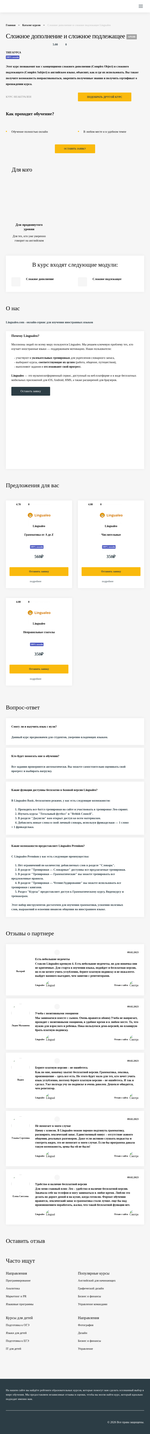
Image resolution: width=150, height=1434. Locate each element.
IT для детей (13, 1348)
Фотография (85, 1325)
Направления (16, 1273)
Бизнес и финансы (89, 1296)
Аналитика (13, 1288)
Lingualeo (39, 526)
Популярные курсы (93, 1273)
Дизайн (82, 1332)
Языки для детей (16, 1332)
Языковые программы (19, 1304)
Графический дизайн (91, 1288)
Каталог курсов (31, 25)
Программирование (18, 1280)
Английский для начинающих (97, 1280)
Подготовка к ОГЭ (17, 1325)
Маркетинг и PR (16, 1296)
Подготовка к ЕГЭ (17, 1340)
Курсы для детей (19, 1318)
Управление (85, 1348)
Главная (11, 25)
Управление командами (92, 1304)
